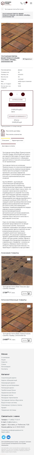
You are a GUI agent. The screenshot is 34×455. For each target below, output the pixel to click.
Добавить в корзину (17, 105)
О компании (5, 357)
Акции (3, 360)
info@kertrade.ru (11, 422)
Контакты (4, 369)
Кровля (3, 407)
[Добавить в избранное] (29, 259)
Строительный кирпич (8, 378)
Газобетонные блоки (8, 390)
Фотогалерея (5, 366)
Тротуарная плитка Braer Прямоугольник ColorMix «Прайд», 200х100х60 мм (17, 334)
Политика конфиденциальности (12, 430)
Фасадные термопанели (9, 398)
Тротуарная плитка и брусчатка (12, 400)
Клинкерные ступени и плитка (11, 405)
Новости (4, 362)
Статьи (3, 364)
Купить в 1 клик (17, 99)
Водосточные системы (9, 402)
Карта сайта (5, 432)
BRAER (20, 70)
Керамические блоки (8, 393)
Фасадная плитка (7, 395)
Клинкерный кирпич (8, 383)
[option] (17, 276)
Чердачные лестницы (8, 410)
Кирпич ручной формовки (10, 385)
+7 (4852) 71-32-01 (14, 420)
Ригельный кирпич (7, 388)
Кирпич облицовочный (9, 380)
